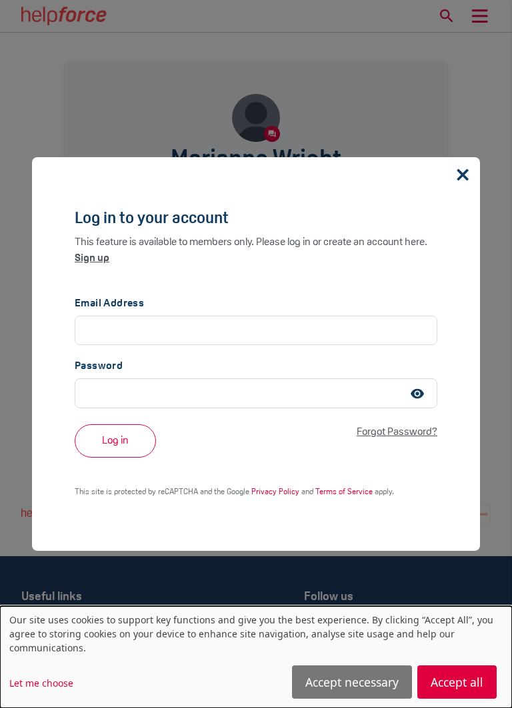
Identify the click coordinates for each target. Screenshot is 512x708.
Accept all (457, 682)
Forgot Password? (397, 432)
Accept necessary (352, 682)
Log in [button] (115, 441)
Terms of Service (345, 492)
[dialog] (256, 657)
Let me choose (41, 683)
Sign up (92, 258)
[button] (417, 393)
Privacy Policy (276, 492)
